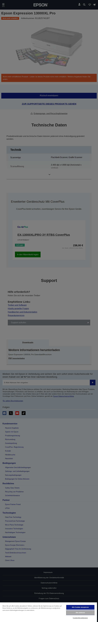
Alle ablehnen (80, 612)
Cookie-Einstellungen (80, 618)
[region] (48, 612)
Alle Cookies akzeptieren (80, 607)
